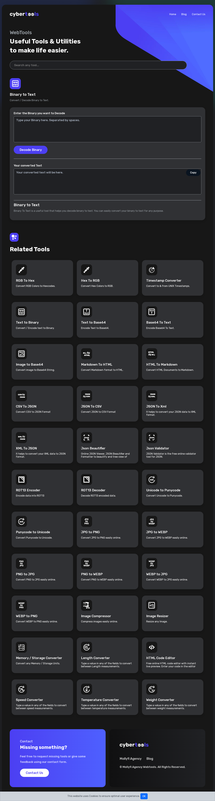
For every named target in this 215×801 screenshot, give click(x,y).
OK (144, 796)
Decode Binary (31, 150)
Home (172, 14)
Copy (193, 172)
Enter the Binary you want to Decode (39, 113)
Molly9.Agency (130, 759)
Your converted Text (28, 165)
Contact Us (198, 14)
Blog (184, 14)
